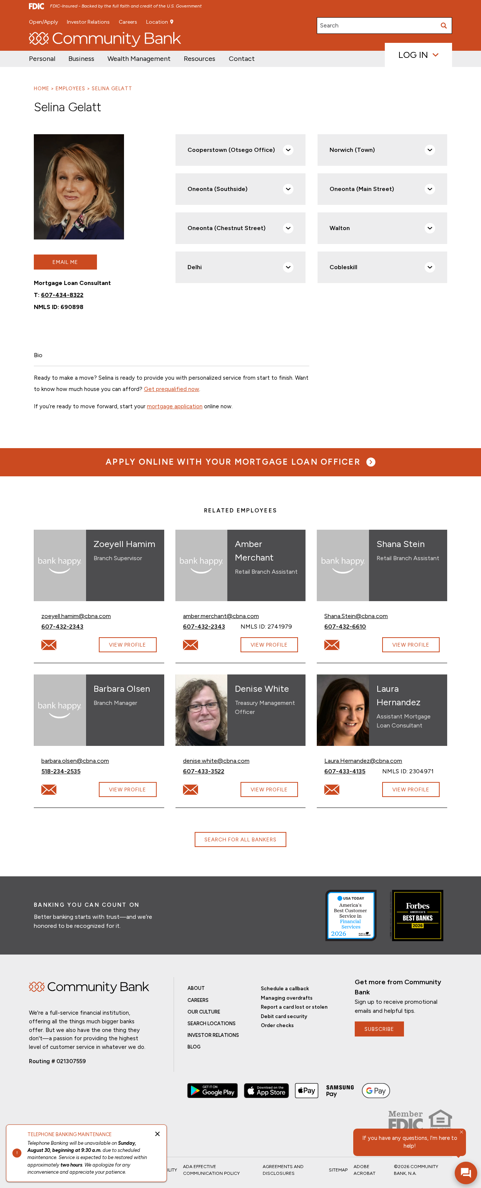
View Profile (127, 645)
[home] (105, 39)
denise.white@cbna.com (216, 760)
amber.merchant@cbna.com (221, 616)
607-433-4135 (353, 771)
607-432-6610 (351, 626)
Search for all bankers (240, 839)
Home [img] (89, 987)
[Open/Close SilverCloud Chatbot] (466, 1173)
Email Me (65, 262)
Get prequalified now (171, 389)
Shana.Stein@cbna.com (356, 616)
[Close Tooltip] (461, 1131)
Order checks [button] (277, 1025)
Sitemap (338, 1170)
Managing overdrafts (287, 998)
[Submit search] (444, 25)
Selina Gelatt (112, 88)
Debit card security (284, 1016)
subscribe (379, 1029)
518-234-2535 (70, 771)
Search (329, 25)
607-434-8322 (62, 295)
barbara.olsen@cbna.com (75, 760)
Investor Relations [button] (88, 22)
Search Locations (212, 1023)
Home (41, 88)
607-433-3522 (211, 771)
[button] (139, 59)
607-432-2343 (70, 626)
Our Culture (204, 1012)
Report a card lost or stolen (294, 1007)
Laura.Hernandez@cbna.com (363, 760)
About (196, 988)
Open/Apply (43, 22)
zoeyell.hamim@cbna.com (76, 616)
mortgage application (175, 406)
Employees (70, 88)
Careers (128, 22)
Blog (194, 1047)
